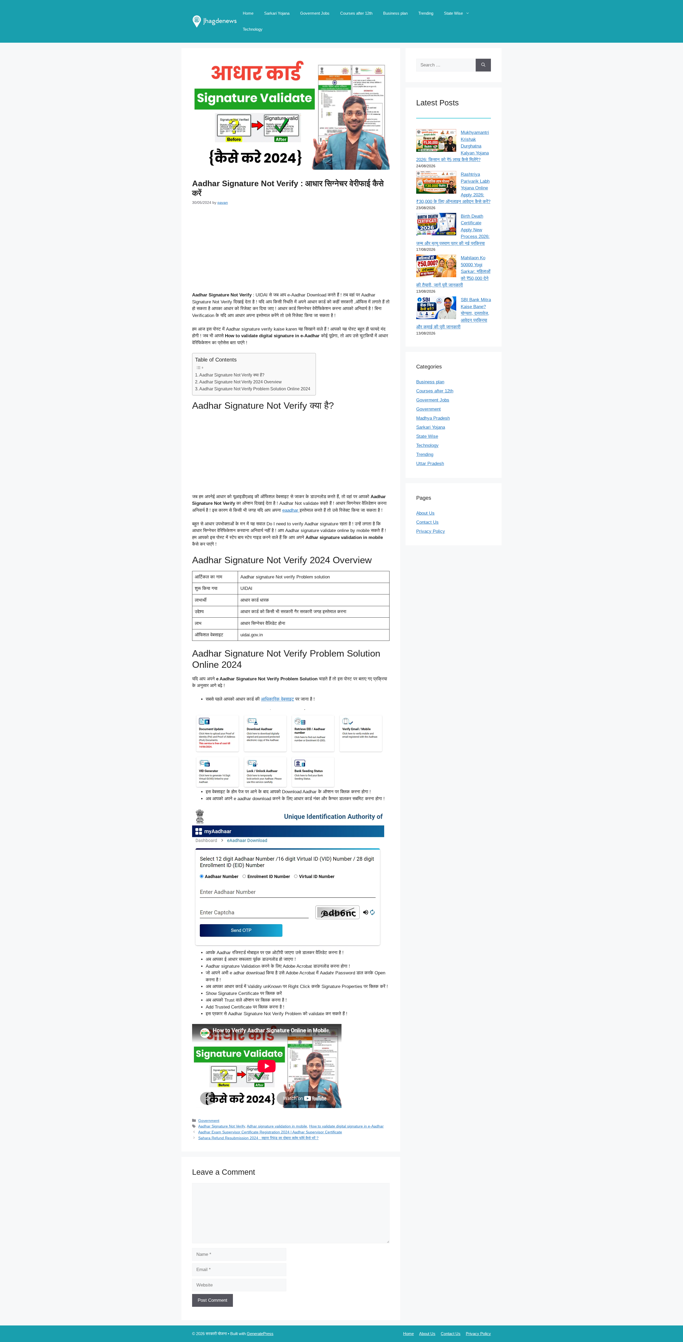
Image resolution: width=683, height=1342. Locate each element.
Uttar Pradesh (430, 463)
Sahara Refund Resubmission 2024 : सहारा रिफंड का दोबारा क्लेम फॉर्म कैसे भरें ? (258, 1138)
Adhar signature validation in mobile (277, 1126)
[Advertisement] (291, 252)
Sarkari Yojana (276, 13)
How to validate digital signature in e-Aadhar (346, 1126)
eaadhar (291, 510)
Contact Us (427, 522)
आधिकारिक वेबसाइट (277, 699)
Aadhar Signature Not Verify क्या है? (231, 374)
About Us (425, 513)
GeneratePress (260, 1333)
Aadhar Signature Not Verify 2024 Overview (240, 381)
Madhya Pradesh (433, 418)
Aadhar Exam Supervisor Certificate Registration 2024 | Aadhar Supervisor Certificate (270, 1132)
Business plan (395, 13)
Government (208, 1120)
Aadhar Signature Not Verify (221, 1126)
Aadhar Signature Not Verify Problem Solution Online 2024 (254, 388)
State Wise (453, 13)
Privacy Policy (430, 531)
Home (248, 13)
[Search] (483, 65)
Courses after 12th (356, 13)
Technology (253, 29)
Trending (425, 13)
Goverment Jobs (314, 13)
